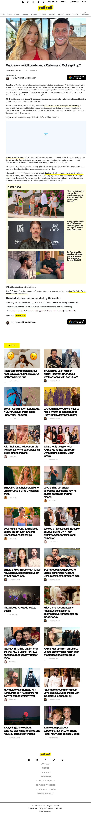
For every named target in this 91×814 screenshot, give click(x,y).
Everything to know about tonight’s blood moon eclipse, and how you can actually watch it (22, 730)
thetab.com (41, 806)
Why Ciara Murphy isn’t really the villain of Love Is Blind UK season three (21, 490)
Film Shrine (85, 14)
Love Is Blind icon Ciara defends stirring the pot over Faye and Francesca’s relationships (21, 531)
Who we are (52, 2)
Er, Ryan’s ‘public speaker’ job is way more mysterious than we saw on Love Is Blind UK (75, 256)
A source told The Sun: (14, 158)
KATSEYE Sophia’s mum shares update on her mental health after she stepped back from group (61, 651)
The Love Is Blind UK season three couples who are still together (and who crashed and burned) (75, 196)
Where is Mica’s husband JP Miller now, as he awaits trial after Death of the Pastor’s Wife (22, 572)
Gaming (34, 14)
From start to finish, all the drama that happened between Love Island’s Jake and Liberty (41, 311)
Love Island (20, 315)
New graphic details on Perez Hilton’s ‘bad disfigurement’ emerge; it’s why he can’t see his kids (75, 225)
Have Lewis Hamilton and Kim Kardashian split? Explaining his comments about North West (21, 692)
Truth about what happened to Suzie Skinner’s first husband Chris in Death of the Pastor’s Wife (61, 572)
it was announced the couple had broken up (62, 106)
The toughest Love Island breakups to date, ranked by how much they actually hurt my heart (42, 303)
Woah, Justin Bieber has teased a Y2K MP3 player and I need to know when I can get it (21, 411)
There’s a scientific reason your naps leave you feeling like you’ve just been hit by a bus (21, 373)
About (45, 768)
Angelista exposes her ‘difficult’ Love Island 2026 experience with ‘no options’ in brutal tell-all (61, 692)
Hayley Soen (16, 78)
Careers (45, 772)
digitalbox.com (47, 811)
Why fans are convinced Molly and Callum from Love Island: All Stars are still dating (39, 307)
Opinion (52, 14)
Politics (43, 14)
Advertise (75, 2)
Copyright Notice (45, 785)
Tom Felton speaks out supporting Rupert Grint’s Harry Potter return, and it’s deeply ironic (62, 730)
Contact (64, 2)
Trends (25, 14)
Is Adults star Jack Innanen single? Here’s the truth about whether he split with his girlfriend (61, 373)
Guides (60, 14)
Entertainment (14, 14)
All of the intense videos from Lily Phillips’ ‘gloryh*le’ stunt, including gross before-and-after (22, 449)
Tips (84, 2)
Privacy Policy (45, 793)
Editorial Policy (45, 781)
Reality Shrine (72, 14)
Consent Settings (46, 789)
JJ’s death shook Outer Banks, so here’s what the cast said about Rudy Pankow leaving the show (61, 411)
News (3, 14)
